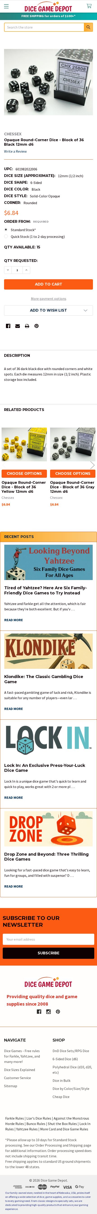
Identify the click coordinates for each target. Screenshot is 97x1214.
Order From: (26, 221)
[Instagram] (48, 1012)
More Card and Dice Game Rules (64, 1129)
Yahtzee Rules (27, 1129)
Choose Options (24, 473)
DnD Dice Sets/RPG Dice (71, 1051)
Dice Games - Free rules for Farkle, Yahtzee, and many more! (22, 1056)
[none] (48, 82)
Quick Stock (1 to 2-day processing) (38, 236)
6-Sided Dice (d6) (65, 1059)
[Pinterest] (36, 326)
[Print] (27, 326)
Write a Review (15, 151)
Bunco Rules (35, 1123)
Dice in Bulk (61, 1080)
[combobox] (48, 27)
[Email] (18, 326)
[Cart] (90, 6)
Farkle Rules (14, 1118)
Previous (4, 465)
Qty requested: (21, 261)
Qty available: (22, 247)
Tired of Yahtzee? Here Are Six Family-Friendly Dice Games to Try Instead (45, 590)
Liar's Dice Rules (38, 1118)
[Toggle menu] (6, 6)
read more (13, 620)
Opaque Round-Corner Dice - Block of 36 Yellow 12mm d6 (24, 487)
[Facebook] (8, 326)
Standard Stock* (23, 230)
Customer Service (17, 1078)
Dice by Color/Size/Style (71, 1088)
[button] (48, 310)
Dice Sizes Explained (19, 1069)
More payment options (48, 298)
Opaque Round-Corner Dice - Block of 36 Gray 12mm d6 (72, 487)
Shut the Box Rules (62, 1123)
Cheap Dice (61, 1096)
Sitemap (10, 1086)
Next (92, 465)
